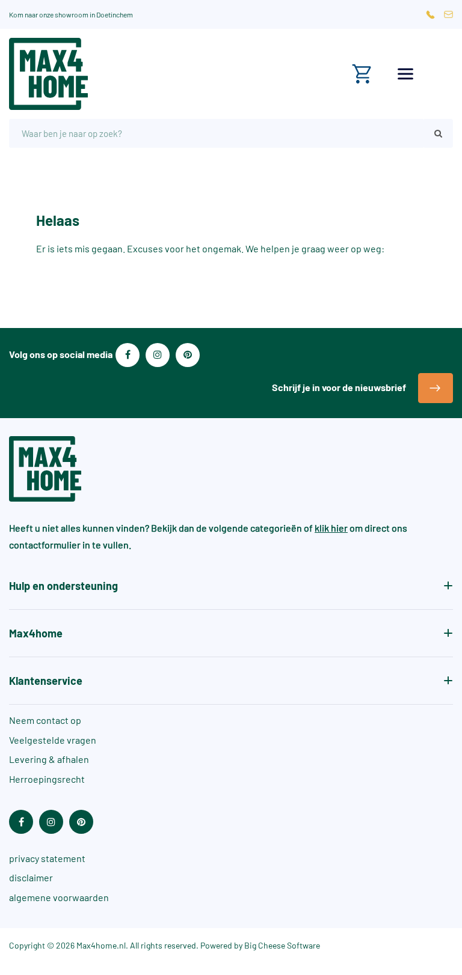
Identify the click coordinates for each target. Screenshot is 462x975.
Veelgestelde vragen (52, 740)
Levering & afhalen (49, 759)
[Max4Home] (115, 74)
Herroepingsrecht (47, 779)
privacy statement (47, 858)
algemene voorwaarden (59, 897)
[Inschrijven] (435, 388)
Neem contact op (45, 720)
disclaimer (31, 877)
